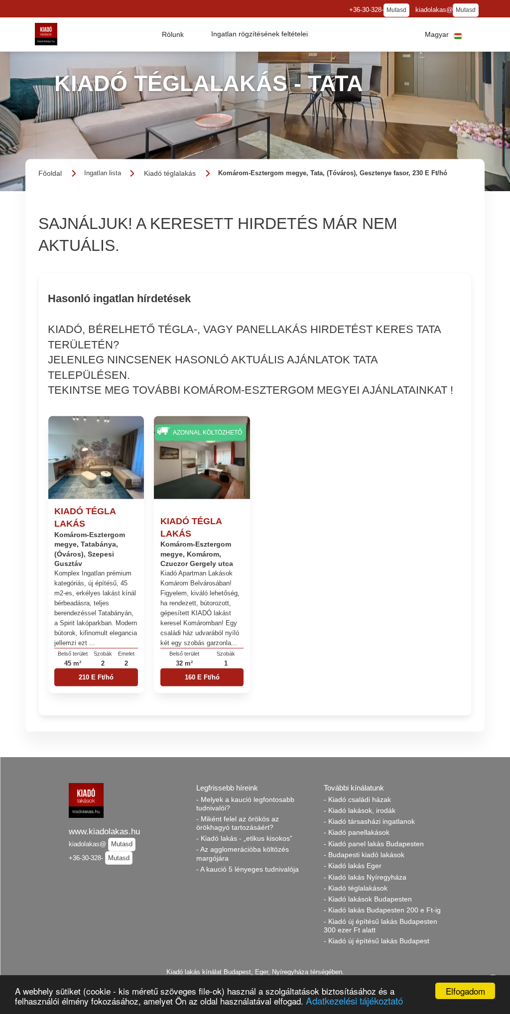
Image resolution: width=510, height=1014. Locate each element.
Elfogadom (465, 991)
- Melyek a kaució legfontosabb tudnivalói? (245, 803)
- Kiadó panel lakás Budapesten (374, 844)
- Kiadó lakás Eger (353, 866)
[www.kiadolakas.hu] (46, 34)
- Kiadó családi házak (357, 799)
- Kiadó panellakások (356, 832)
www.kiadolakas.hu (104, 831)
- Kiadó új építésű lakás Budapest (376, 941)
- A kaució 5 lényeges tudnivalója (247, 869)
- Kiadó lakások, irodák (359, 810)
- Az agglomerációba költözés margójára (242, 853)
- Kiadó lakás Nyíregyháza (365, 877)
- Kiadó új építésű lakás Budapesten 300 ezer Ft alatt (380, 925)
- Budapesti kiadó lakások (364, 855)
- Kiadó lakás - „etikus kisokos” (244, 838)
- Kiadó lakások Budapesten (368, 899)
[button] (172, 34)
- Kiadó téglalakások (355, 888)
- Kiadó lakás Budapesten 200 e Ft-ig (382, 910)
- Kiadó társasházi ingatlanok (369, 821)
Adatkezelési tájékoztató (354, 1000)
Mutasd (396, 10)
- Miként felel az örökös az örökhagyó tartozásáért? (237, 823)
